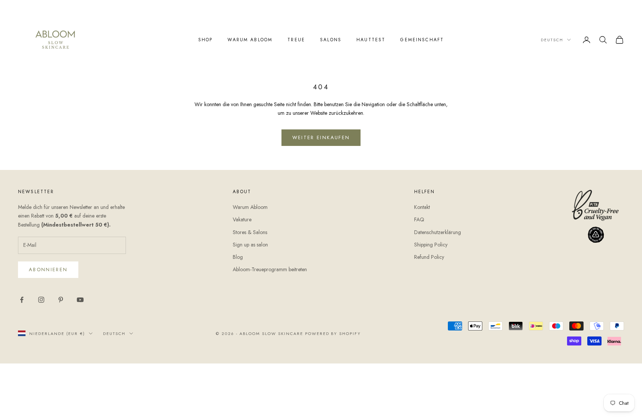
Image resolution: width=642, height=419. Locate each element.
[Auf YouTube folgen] (80, 299)
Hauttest (370, 39)
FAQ (419, 219)
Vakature (242, 219)
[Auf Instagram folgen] (41, 299)
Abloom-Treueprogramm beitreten (270, 269)
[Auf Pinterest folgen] (60, 299)
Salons (330, 39)
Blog (238, 257)
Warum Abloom (249, 39)
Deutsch (552, 40)
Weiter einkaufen (321, 137)
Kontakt (422, 207)
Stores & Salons (250, 232)
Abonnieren (48, 269)
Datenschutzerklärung (437, 232)
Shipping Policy (430, 244)
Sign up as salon (250, 244)
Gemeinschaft (422, 39)
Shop (205, 39)
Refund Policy (429, 257)
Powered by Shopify (333, 333)
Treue (296, 39)
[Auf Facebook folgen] (21, 299)
